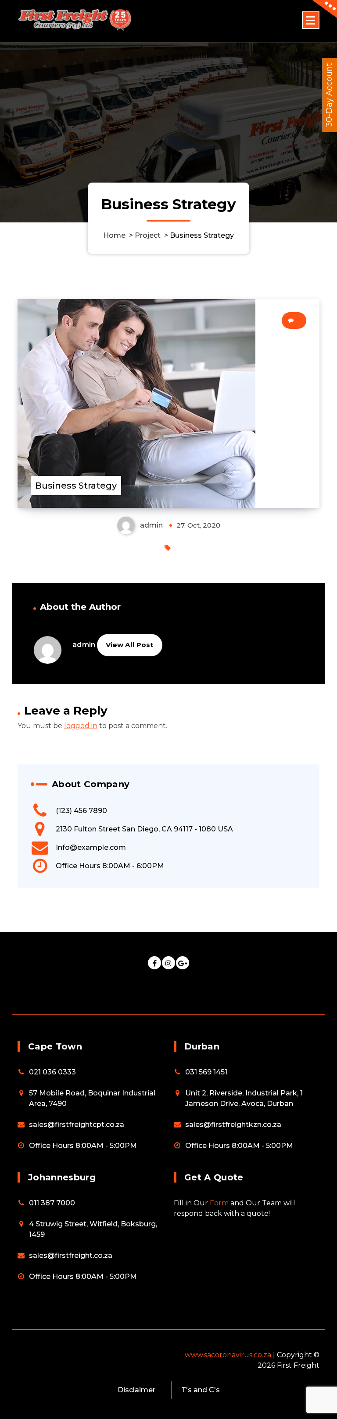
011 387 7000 (52, 1203)
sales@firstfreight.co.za (70, 1255)
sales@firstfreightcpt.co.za (76, 1124)
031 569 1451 (206, 1072)
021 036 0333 (52, 1072)
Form (219, 1203)
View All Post (129, 645)
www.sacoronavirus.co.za (228, 1355)
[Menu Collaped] (310, 20)
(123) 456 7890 (81, 810)
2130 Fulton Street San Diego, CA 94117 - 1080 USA (144, 829)
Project (148, 235)
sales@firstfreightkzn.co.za (233, 1124)
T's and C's (200, 1390)
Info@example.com (91, 847)
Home (114, 235)
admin (83, 645)
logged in (80, 726)
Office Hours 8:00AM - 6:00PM (110, 866)
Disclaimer (136, 1390)
